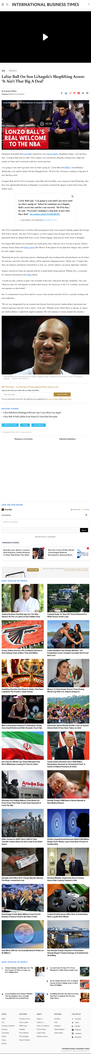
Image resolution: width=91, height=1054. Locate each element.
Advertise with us (42, 1036)
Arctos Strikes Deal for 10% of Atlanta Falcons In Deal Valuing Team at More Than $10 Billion (64, 983)
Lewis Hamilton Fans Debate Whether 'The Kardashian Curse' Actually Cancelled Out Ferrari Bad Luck (68, 653)
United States (58, 1033)
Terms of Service (53, 399)
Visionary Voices (24, 1019)
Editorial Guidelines (67, 439)
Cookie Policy (41, 1033)
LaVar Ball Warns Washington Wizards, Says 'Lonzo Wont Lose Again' (32, 413)
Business (5, 1029)
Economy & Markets (8, 1026)
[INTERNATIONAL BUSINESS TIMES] (45, 5)
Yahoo (29, 274)
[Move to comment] (87, 93)
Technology (5, 1033)
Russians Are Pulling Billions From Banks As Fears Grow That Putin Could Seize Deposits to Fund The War (21, 803)
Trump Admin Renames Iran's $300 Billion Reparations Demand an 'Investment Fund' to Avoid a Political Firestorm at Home (66, 764)
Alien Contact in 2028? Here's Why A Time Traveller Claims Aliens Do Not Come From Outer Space (22, 841)
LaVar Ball (27, 153)
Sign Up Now (32, 570)
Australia (57, 1019)
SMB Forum (23, 1026)
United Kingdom (59, 1029)
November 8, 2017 (50, 220)
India (55, 1022)
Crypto (4, 1040)
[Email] (83, 93)
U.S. (3, 1022)
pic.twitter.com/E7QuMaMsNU (45, 214)
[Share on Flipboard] (75, 93)
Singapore (57, 1026)
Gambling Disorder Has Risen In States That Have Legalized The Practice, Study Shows (64, 996)
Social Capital (23, 1022)
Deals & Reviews (24, 1040)
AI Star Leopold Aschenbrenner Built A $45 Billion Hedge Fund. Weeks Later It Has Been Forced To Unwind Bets (68, 841)
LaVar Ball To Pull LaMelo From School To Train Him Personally (30, 417)
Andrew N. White (10, 91)
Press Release (24, 1033)
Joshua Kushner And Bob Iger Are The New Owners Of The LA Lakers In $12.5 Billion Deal (19, 970)
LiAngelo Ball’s (51, 153)
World (3, 1019)
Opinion (4, 1043)
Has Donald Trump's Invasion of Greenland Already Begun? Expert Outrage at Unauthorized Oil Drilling (67, 953)
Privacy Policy (66, 399)
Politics (4, 1036)
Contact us (40, 1022)
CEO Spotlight (23, 1036)
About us (40, 1019)
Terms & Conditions (43, 1026)
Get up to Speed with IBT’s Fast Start (76, 569)
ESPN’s (67, 167)
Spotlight (22, 1029)
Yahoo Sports (29, 247)
